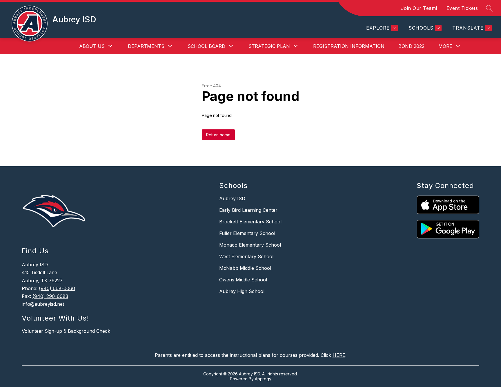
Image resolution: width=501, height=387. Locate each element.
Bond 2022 (411, 46)
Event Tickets (462, 8)
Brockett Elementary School (250, 222)
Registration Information (348, 46)
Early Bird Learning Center (248, 210)
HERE (339, 355)
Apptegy (263, 378)
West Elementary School (246, 256)
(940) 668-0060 (57, 288)
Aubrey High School (241, 291)
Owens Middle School (243, 280)
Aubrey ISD (232, 198)
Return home (218, 134)
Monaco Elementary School (250, 245)
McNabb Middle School (245, 268)
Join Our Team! (419, 8)
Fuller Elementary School (247, 233)
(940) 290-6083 (50, 296)
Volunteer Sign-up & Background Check (66, 331)
